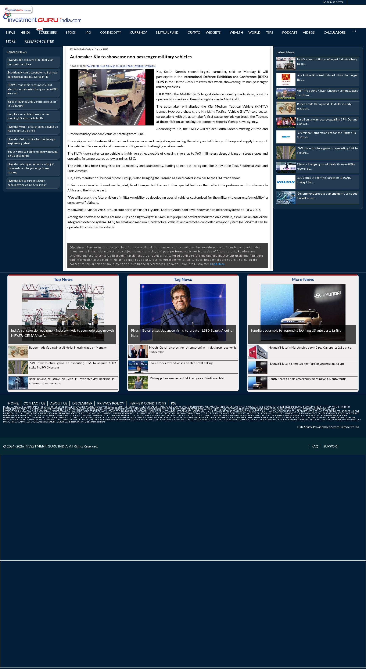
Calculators (335, 32)
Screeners (48, 32)
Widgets (213, 32)
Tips (269, 32)
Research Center (39, 41)
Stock (71, 32)
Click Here (217, 264)
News (10, 32)
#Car (131, 65)
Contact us (34, 403)
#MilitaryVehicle (145, 65)
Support (331, 446)
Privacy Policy (110, 403)
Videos (309, 32)
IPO (88, 32)
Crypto (194, 32)
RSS (173, 403)
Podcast (289, 32)
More (10, 41)
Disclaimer (82, 403)
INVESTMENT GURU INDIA (46, 446)
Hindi (25, 32)
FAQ (315, 446)
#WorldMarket (95, 65)
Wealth (236, 32)
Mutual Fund (167, 32)
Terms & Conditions (147, 403)
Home (13, 403)
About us (58, 403)
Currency (138, 32)
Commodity (110, 32)
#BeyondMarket (116, 65)
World (254, 32)
